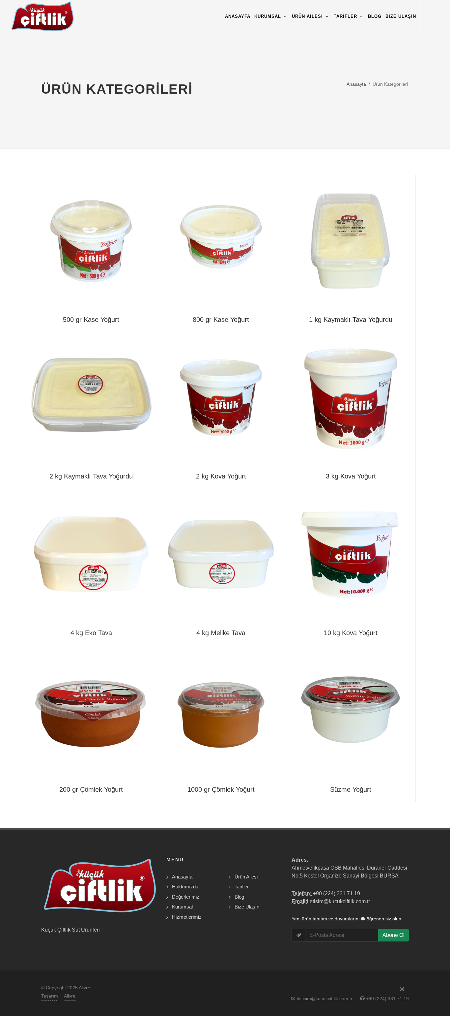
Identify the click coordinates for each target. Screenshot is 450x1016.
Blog (239, 897)
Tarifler (242, 886)
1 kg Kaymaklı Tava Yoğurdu (350, 319)
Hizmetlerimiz (187, 917)
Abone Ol (393, 935)
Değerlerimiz (185, 897)
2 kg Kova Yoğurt (221, 476)
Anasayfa (356, 84)
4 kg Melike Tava (220, 632)
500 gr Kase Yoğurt (91, 319)
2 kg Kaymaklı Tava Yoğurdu (91, 476)
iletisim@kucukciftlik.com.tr (338, 901)
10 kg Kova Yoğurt (351, 632)
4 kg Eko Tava (91, 632)
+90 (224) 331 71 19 (336, 893)
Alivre (69, 996)
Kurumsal (182, 906)
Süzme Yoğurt (350, 789)
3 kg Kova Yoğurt (351, 476)
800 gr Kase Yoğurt (221, 319)
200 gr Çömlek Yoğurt (91, 789)
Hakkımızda (185, 886)
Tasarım (49, 996)
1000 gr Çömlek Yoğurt (221, 789)
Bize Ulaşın (247, 906)
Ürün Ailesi (246, 876)
